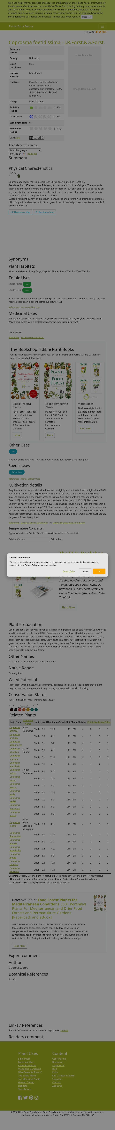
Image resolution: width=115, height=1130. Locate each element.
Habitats (22, 1085)
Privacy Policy (69, 571)
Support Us (58, 1065)
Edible (90, 722)
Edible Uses (24, 1058)
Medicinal (99, 722)
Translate (32, 153)
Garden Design (26, 1082)
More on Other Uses (30, 479)
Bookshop (57, 1062)
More (17, 435)
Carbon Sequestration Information (69, 522)
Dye (13, 451)
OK (99, 571)
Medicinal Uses (26, 1062)
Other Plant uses (27, 1065)
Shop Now (85, 428)
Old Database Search (63, 1075)
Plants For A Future (21, 26)
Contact (56, 1082)
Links (55, 1072)
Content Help (59, 1058)
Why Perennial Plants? (30, 1072)
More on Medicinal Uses (32, 337)
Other (108, 722)
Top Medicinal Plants (29, 1079)
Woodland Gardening (29, 1068)
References (14, 307)
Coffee (27, 290)
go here (64, 1030)
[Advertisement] (57, 237)
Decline (85, 571)
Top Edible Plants (27, 1075)
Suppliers (57, 1079)
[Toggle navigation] (102, 26)
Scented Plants (17, 472)
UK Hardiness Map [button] (20, 212)
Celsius (12, 539)
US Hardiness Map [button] (44, 212)
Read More (20, 945)
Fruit (27, 284)
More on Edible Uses (30, 307)
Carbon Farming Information (34, 522)
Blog (54, 1068)
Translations (24, 1089)
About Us (57, 1085)
